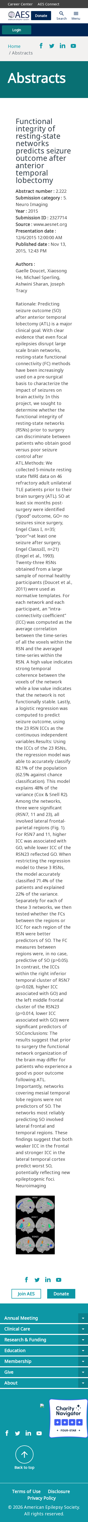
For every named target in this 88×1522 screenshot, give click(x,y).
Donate (41, 15)
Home (14, 46)
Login (16, 30)
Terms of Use (26, 1491)
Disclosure (59, 1491)
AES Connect (48, 3)
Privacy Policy (41, 1498)
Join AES (26, 1294)
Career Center (20, 3)
